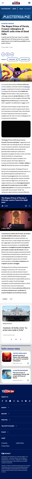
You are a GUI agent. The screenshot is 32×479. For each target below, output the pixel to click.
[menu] (2, 3)
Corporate (4, 443)
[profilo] (29, 3)
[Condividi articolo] (3, 54)
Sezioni (3, 407)
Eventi (3, 432)
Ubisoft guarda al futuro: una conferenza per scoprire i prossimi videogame (20, 358)
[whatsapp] (10, 401)
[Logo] (16, 2)
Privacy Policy (5, 446)
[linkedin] (18, 401)
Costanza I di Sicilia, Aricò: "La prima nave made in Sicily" (15, 329)
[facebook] (2, 401)
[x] (14, 401)
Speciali (4, 413)
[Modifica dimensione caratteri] (12, 54)
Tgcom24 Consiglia (7, 426)
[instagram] (6, 401)
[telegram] (22, 401)
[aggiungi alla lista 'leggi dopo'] (8, 54)
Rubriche (4, 420)
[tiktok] (30, 401)
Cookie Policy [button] (20, 443)
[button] (16, 2)
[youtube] (26, 401)
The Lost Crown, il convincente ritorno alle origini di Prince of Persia (21, 375)
